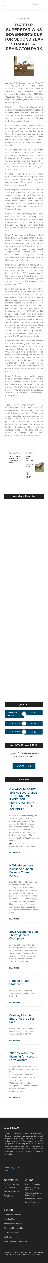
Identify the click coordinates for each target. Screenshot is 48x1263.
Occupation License (33, 1199)
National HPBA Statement (19, 982)
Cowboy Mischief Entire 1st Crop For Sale (21, 1019)
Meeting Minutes (11, 1219)
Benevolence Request (13, 1224)
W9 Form (8, 1237)
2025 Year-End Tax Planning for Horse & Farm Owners (23, 1056)
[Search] (44, 4)
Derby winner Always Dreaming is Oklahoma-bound (23, 660)
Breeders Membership (13, 1228)
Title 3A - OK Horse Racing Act (33, 1194)
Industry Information (12, 1215)
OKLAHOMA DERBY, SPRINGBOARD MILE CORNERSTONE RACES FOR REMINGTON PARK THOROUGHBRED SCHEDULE (23, 799)
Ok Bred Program (11, 1184)
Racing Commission (33, 1184)
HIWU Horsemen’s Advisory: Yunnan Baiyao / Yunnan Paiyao (21, 870)
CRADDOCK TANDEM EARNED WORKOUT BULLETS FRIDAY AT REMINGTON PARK (23, 606)
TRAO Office (14, 1170)
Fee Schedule (10, 1188)
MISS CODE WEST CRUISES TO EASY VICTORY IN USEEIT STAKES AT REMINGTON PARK (23, 683)
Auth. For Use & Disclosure (15, 1242)
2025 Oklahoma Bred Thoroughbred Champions (23, 935)
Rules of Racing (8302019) (32, 1189)
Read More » (14, 853)
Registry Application (12, 1191)
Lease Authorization (33, 1202)
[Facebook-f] (6, 1162)
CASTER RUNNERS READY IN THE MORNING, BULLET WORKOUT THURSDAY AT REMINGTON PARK (22, 549)
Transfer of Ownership (8, 1196)
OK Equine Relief (11, 1233)
